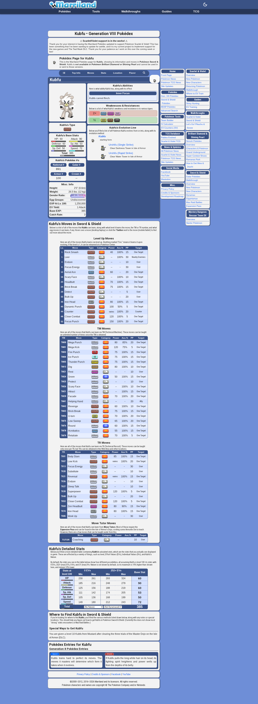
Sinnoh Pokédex (194, 141)
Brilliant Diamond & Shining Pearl (197, 135)
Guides (167, 11)
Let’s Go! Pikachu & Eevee (196, 126)
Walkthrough (192, 90)
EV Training (192, 107)
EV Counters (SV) (170, 128)
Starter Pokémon (194, 223)
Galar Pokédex (193, 176)
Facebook (116, 674)
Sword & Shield (194, 120)
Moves (90, 73)
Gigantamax (192, 198)
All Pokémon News (170, 151)
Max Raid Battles (194, 202)
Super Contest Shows (197, 156)
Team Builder (167, 120)
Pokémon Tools (173, 116)
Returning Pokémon (196, 86)
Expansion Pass (194, 206)
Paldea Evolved (169, 137)
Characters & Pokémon (197, 148)
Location (117, 73)
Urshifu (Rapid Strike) (121, 153)
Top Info (76, 73)
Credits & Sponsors (101, 674)
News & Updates (172, 147)
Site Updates (167, 86)
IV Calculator (167, 124)
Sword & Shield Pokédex (168, 101)
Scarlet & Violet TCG (171, 141)
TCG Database (172, 133)
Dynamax (191, 195)
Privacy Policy (83, 674)
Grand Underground (196, 152)
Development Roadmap (172, 196)
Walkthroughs (130, 11)
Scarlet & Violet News (171, 155)
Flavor (132, 73)
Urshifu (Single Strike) (121, 144)
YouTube (126, 674)
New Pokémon (193, 79)
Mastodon (166, 179)
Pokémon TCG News (171, 82)
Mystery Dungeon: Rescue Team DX (198, 214)
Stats (103, 73)
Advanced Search (170, 110)
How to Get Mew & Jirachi (195, 165)
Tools (96, 11)
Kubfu (102, 136)
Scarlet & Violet (198, 71)
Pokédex (65, 11)
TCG (196, 11)
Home (173, 71)
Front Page (167, 75)
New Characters (194, 82)
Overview (191, 75)
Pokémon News (169, 79)
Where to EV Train (195, 93)
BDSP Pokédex (168, 107)
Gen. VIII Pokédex (170, 96)
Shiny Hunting (193, 103)
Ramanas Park (193, 159)
